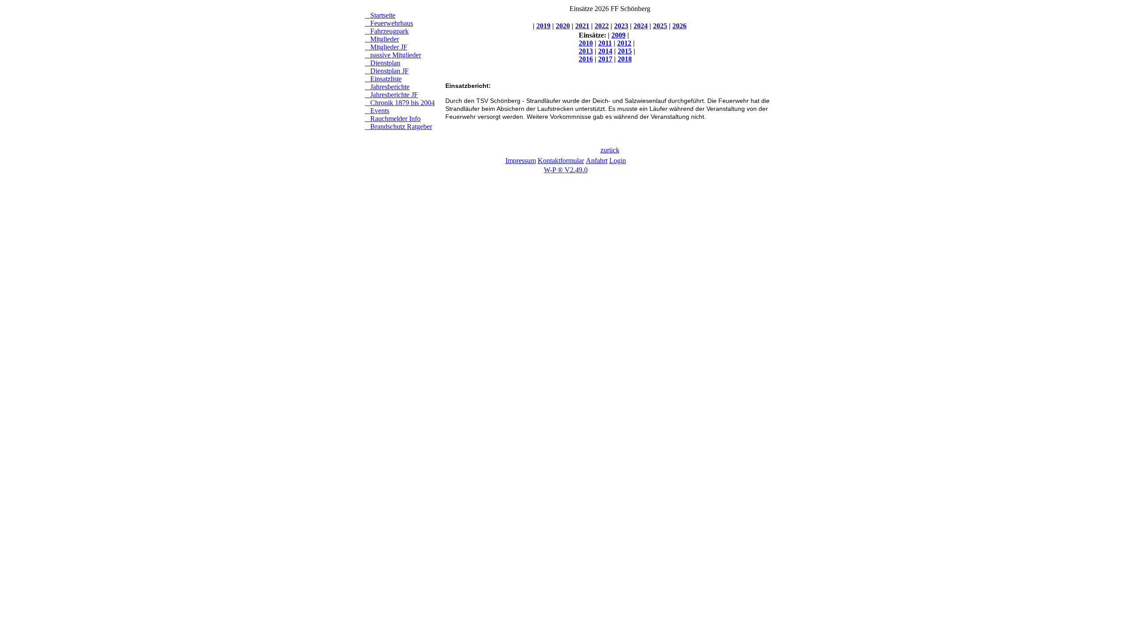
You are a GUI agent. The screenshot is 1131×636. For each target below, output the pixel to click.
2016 (586, 59)
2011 (605, 43)
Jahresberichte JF (391, 94)
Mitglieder (382, 39)
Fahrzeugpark (387, 31)
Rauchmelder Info (393, 118)
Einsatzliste (383, 79)
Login (617, 160)
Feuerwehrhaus (389, 23)
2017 (605, 59)
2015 (625, 51)
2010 (586, 43)
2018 (625, 59)
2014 (605, 51)
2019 (543, 26)
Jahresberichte (387, 87)
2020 (563, 26)
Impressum (520, 160)
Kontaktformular (561, 160)
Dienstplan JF (387, 71)
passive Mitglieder (393, 55)
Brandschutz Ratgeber (398, 126)
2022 (602, 26)
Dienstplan (382, 63)
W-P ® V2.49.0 (566, 170)
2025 (660, 26)
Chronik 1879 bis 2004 (400, 102)
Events (377, 110)
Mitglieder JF (386, 47)
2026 (679, 26)
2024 (641, 26)
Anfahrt (596, 160)
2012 (624, 43)
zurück (609, 150)
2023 (621, 26)
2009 (618, 35)
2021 (582, 26)
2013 (586, 51)
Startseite (380, 15)
